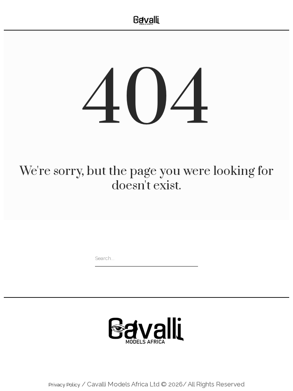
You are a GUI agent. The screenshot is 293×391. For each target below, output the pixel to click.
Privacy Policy (64, 385)
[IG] (137, 362)
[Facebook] (155, 362)
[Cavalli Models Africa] (146, 20)
